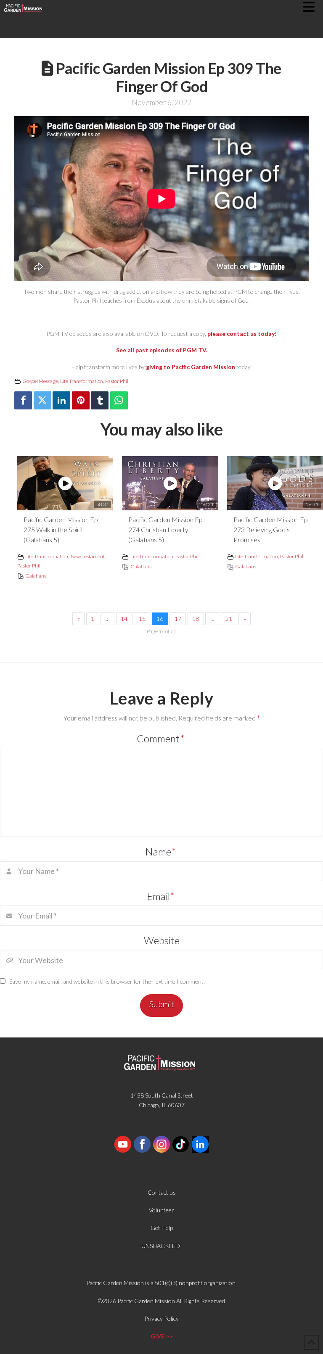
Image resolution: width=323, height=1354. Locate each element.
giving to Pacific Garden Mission (190, 366)
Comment (161, 738)
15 (142, 618)
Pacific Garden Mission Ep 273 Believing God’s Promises (270, 529)
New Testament (88, 556)
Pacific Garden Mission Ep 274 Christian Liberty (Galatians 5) (165, 529)
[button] (313, 6)
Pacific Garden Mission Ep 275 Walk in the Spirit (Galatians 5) (61, 529)
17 (178, 618)
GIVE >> (161, 1336)
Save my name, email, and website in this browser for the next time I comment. (107, 981)
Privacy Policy (161, 1318)
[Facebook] (23, 400)
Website (162, 940)
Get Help (162, 1227)
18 (195, 618)
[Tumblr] (100, 400)
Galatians (35, 576)
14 (124, 618)
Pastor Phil (116, 381)
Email (161, 896)
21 (228, 618)
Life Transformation (81, 381)
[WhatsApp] (119, 400)
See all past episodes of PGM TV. (161, 350)
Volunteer (161, 1210)
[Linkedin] (61, 400)
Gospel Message (40, 381)
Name (160, 851)
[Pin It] (81, 400)
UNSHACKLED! (161, 1245)
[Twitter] (42, 400)
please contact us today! (242, 333)
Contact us (162, 1192)
